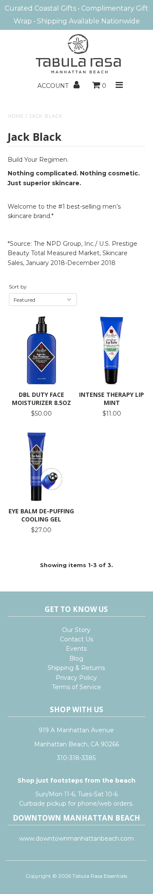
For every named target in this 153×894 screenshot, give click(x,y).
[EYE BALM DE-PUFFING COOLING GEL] (41, 467)
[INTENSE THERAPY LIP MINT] (111, 350)
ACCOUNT (53, 86)
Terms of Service (76, 687)
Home (16, 116)
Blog (76, 658)
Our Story (76, 630)
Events (76, 648)
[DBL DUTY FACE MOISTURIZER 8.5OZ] (41, 350)
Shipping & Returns (76, 668)
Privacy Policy (76, 677)
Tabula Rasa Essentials (99, 876)
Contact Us (76, 639)
